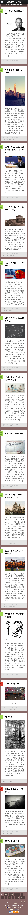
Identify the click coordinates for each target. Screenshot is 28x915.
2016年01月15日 (8, 604)
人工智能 (14, 199)
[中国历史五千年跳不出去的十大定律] (15, 388)
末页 (22, 897)
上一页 (11, 894)
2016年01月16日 (8, 541)
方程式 (14, 369)
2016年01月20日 (8, 424)
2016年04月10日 (8, 60)
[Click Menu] (2, 2)
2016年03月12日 (8, 197)
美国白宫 (14, 781)
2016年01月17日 (8, 485)
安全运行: (12, 909)
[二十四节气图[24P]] (15, 694)
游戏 (15, 890)
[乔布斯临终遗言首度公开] (15, 24)
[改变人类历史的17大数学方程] (15, 331)
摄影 (14, 255)
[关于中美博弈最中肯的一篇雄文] (15, 274)
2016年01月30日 (8, 367)
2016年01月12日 (8, 888)
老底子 (14, 676)
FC (13, 890)
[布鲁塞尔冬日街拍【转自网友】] (15, 91)
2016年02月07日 (8, 308)
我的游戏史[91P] (12, 841)
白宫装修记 (9, 717)
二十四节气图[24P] (13, 684)
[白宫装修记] (15, 734)
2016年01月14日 (8, 674)
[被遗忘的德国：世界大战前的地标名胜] (15, 508)
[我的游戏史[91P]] (15, 850)
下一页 (17, 897)
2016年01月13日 (8, 780)
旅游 (14, 139)
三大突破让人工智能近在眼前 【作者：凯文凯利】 (14, 150)
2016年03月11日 (8, 253)
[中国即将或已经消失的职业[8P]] (15, 630)
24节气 (14, 709)
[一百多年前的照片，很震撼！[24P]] (15, 220)
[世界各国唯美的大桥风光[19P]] (15, 802)
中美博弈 (14, 310)
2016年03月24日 (8, 137)
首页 (6, 894)
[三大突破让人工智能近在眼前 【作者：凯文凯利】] (15, 162)
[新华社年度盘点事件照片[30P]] (15, 564)
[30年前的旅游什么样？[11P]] (15, 447)
